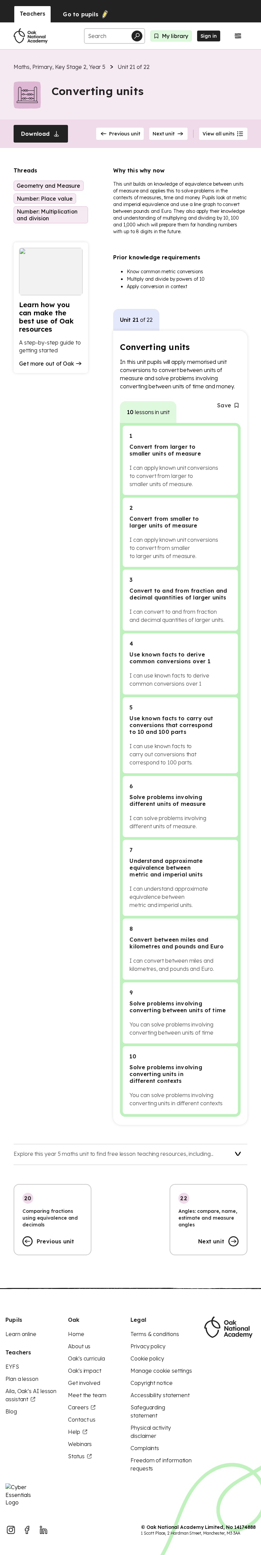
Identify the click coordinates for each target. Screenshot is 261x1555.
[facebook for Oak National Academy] (27, 1529)
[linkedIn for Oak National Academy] (43, 1529)
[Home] (30, 35)
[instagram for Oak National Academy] (10, 1529)
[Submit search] (137, 36)
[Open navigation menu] (237, 36)
